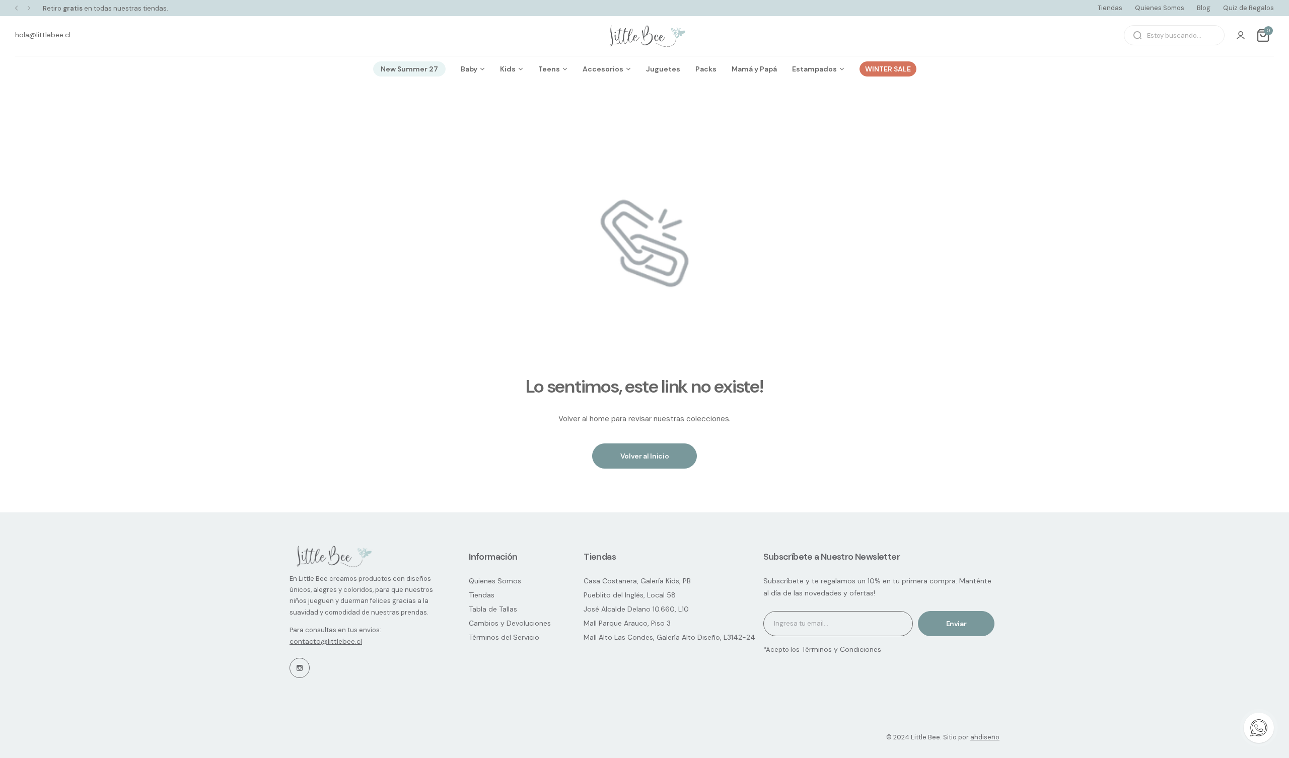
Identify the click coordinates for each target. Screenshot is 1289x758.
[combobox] (1174, 35)
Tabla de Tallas (493, 609)
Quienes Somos (1159, 8)
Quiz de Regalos (1248, 8)
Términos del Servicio (504, 637)
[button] (16, 8)
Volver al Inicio (644, 456)
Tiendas (1110, 8)
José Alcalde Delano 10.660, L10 (636, 609)
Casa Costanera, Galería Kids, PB (637, 580)
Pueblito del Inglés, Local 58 (630, 594)
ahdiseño (984, 737)
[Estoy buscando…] (1137, 35)
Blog (1203, 8)
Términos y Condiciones (840, 649)
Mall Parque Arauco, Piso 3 (627, 623)
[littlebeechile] (644, 35)
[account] (1241, 35)
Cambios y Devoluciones (510, 623)
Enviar (956, 623)
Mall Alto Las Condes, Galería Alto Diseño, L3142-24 (669, 637)
